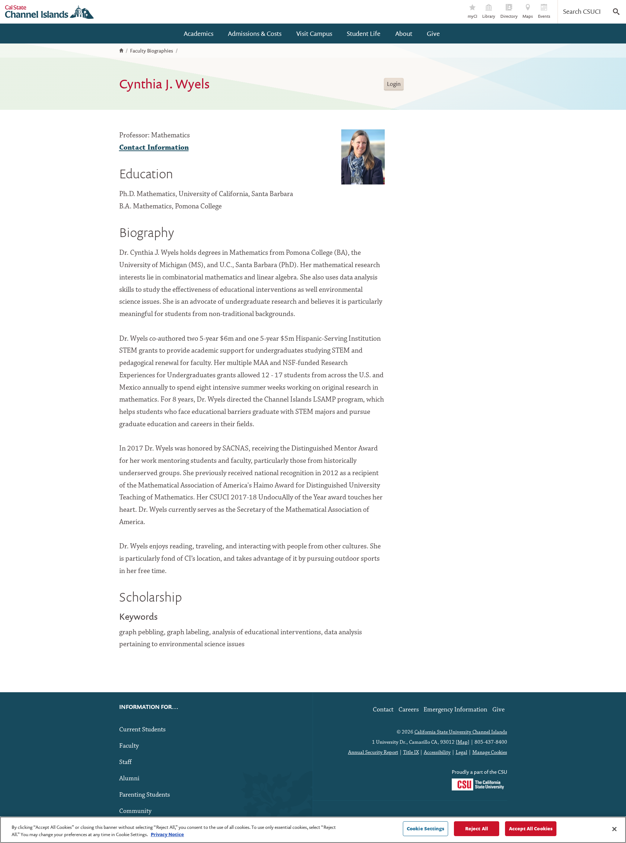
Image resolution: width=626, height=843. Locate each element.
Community (135, 811)
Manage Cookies (489, 752)
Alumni (129, 778)
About (403, 33)
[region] (313, 830)
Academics (198, 33)
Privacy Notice (167, 834)
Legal (461, 752)
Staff (125, 762)
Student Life (363, 33)
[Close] (614, 829)
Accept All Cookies (530, 828)
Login (394, 84)
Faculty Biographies (151, 50)
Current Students (142, 730)
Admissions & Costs (254, 33)
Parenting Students (144, 795)
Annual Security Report (373, 752)
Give (433, 33)
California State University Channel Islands (460, 732)
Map (463, 742)
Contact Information (154, 147)
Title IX (411, 752)
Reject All (476, 828)
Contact (383, 710)
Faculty (129, 746)
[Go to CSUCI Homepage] (49, 12)
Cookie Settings (425, 828)
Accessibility (437, 752)
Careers (408, 710)
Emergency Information (455, 710)
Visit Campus (314, 33)
